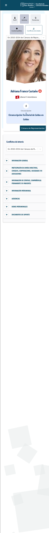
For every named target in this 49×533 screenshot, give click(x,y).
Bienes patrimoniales (20, 207)
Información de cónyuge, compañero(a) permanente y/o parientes (26, 182)
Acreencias (16, 199)
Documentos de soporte (21, 215)
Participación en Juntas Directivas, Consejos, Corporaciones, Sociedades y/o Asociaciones (27, 171)
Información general (20, 161)
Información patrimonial (21, 191)
